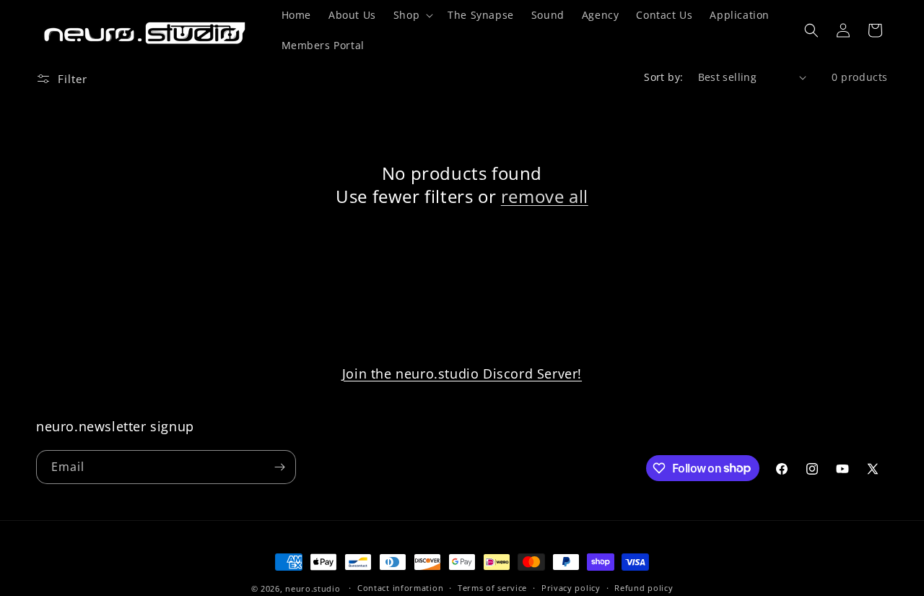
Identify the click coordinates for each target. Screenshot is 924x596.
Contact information (400, 587)
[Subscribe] (279, 467)
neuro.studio (312, 588)
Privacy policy (571, 587)
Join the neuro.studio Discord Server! (462, 373)
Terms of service (492, 587)
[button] (412, 15)
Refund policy (643, 587)
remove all (544, 196)
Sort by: (663, 77)
